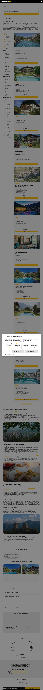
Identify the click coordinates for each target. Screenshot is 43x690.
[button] (9, 354)
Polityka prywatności (16, 343)
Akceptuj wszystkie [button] (31, 351)
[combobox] (39, 335)
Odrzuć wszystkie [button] (18, 351)
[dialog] (21, 345)
